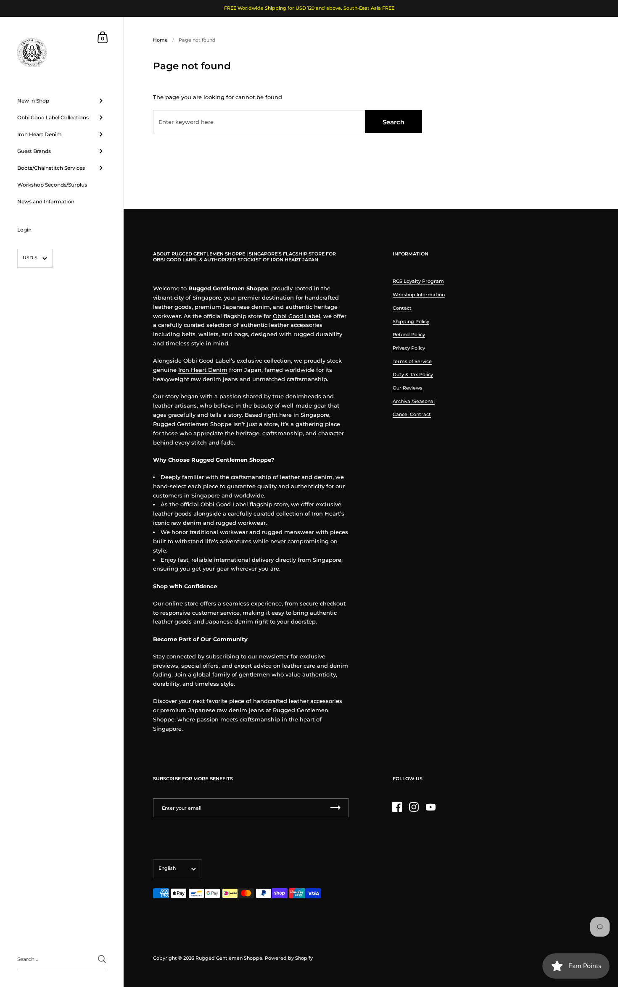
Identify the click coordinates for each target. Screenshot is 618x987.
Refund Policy (409, 334)
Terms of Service (412, 361)
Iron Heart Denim (202, 370)
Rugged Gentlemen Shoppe (228, 958)
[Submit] (102, 959)
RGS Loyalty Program (418, 281)
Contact (402, 308)
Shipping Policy (411, 321)
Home (160, 40)
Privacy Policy (409, 348)
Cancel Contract (412, 414)
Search (393, 122)
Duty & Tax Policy (413, 374)
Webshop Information (419, 294)
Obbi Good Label (296, 316)
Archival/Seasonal (414, 401)
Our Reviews (408, 388)
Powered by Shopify (289, 958)
